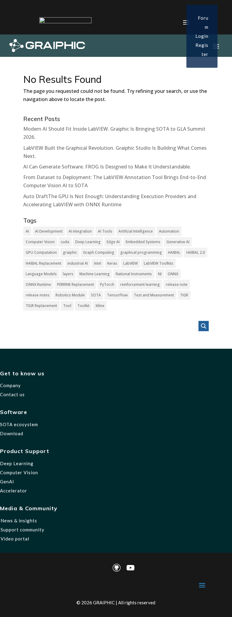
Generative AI (177, 241)
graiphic (70, 252)
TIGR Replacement (41, 305)
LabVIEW (130, 263)
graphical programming (141, 252)
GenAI (7, 481)
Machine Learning (94, 273)
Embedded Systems (143, 241)
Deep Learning (88, 241)
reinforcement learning (140, 284)
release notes (38, 295)
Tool (67, 305)
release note (177, 284)
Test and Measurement (154, 295)
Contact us (12, 394)
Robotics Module (70, 295)
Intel (97, 263)
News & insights (19, 520)
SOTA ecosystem (19, 424)
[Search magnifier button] (203, 326)
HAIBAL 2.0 (195, 252)
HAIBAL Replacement (43, 263)
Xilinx (99, 305)
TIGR (184, 295)
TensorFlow (117, 295)
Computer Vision (40, 241)
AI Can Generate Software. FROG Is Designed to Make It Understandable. (107, 166)
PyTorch (107, 284)
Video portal (15, 538)
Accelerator (13, 490)
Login (201, 36)
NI (160, 273)
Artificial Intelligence (135, 231)
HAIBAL (174, 252)
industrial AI (77, 263)
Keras (112, 263)
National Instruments (134, 273)
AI (27, 231)
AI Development (49, 231)
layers (68, 273)
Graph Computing (98, 252)
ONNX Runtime (38, 284)
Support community (22, 529)
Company (10, 385)
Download (11, 433)
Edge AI (113, 241)
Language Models (41, 273)
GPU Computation (41, 252)
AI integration (80, 231)
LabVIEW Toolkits (158, 263)
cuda (65, 241)
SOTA (96, 295)
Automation (169, 231)
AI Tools (105, 231)
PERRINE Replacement (75, 284)
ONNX (173, 273)
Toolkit (83, 305)
